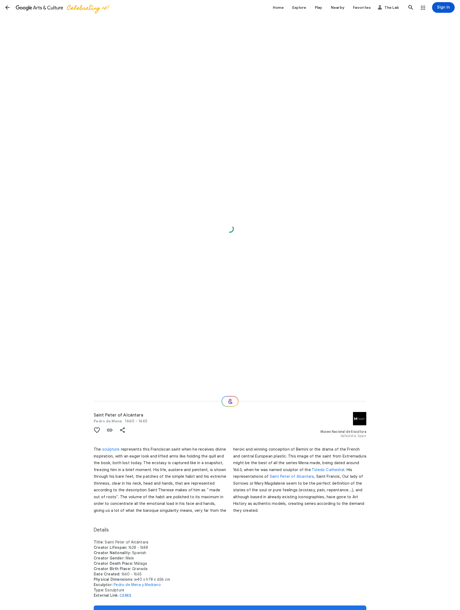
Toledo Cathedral (328, 469)
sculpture (111, 449)
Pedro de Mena (108, 421)
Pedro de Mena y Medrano (137, 584)
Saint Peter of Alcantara (292, 476)
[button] (7, 7)
